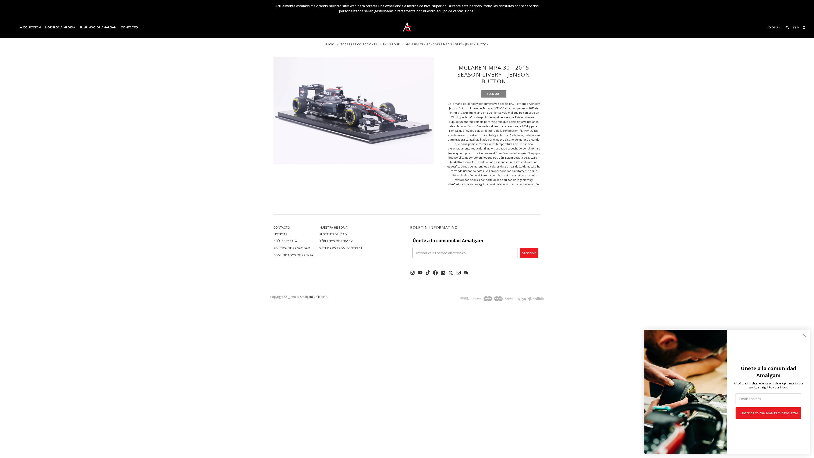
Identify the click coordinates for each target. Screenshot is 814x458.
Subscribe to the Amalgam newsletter (768, 413)
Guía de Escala (285, 241)
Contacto (129, 27)
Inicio (330, 44)
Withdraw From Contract (340, 248)
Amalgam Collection (313, 297)
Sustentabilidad (333, 234)
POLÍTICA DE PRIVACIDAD (291, 248)
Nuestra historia (333, 227)
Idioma (773, 27)
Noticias (280, 234)
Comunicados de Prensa (293, 255)
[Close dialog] (804, 335)
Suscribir (529, 253)
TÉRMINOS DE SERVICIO (336, 241)
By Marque (391, 44)
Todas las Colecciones (359, 44)
